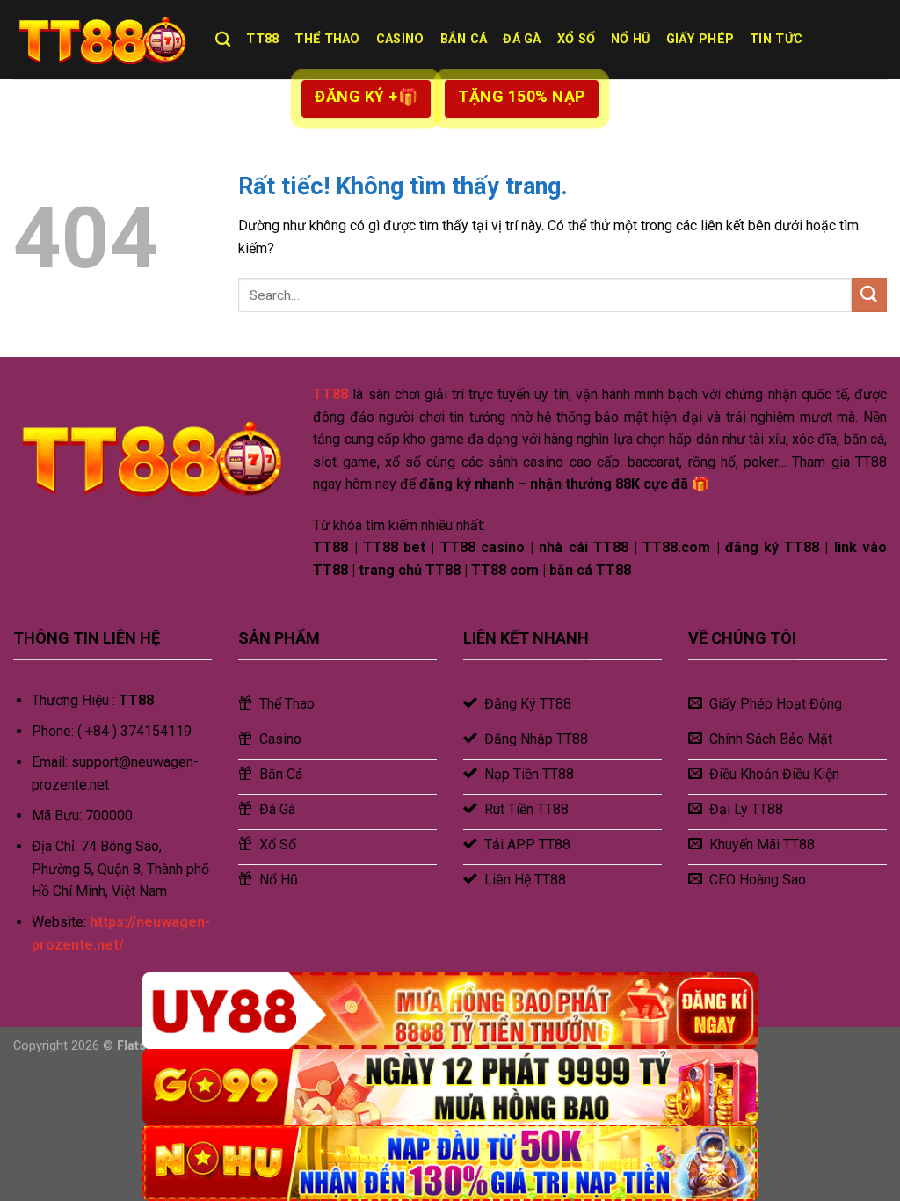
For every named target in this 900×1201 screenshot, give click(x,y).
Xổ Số (576, 39)
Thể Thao (326, 39)
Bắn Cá (464, 39)
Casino (400, 39)
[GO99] (450, 1087)
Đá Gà (522, 39)
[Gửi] (869, 295)
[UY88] (450, 1010)
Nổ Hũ (630, 39)
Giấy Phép (700, 39)
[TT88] (101, 39)
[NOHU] (450, 1163)
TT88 (262, 39)
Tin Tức (776, 39)
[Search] (222, 40)
